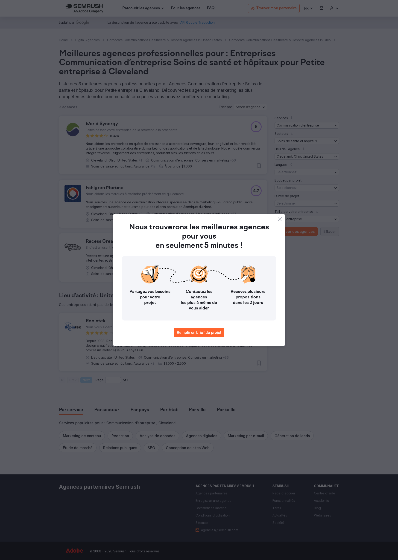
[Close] (279, 219)
